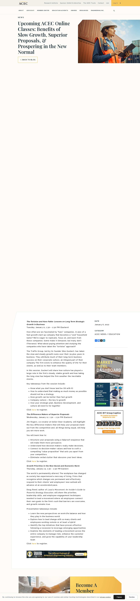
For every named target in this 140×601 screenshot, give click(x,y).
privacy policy (105, 597)
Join (107, 3)
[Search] (113, 10)
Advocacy (30, 10)
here (34, 410)
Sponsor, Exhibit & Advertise (70, 3)
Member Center (43, 10)
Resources (84, 10)
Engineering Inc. (97, 10)
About (21, 10)
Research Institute (51, 3)
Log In (115, 3)
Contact (101, 3)
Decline (132, 597)
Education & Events (60, 10)
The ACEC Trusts (89, 3)
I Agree (119, 597)
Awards (74, 10)
